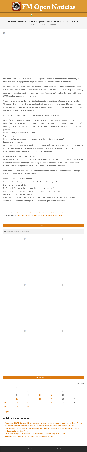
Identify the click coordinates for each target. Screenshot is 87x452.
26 (51, 403)
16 (17, 399)
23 (17, 403)
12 (51, 395)
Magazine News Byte (42, 449)
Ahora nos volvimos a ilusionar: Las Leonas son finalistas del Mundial (29, 436)
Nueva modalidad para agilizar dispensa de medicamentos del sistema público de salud (35, 434)
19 (51, 399)
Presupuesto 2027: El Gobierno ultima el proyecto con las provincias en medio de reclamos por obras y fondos (43, 423)
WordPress (60, 449)
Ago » (7, 412)
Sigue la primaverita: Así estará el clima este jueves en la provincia (39, 216)
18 (40, 399)
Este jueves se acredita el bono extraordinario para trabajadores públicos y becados (45, 213)
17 (28, 399)
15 (5, 399)
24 (28, 403)
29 (5, 407)
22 (5, 403)
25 (40, 403)
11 (40, 395)
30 (17, 407)
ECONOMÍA (52, 24)
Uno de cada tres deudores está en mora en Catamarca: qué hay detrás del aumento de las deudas (39, 426)
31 (28, 407)
